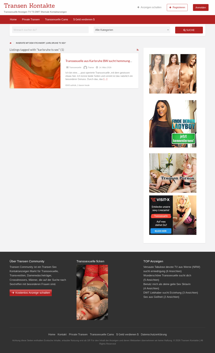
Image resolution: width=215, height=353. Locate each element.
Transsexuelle (75, 67)
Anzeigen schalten (151, 7)
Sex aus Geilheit (153, 296)
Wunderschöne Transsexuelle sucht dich (167, 275)
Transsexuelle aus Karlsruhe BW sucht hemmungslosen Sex (104, 61)
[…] (105, 79)
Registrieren (179, 7)
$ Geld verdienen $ (84, 19)
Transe (91, 67)
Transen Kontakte (29, 5)
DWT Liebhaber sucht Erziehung (162, 292)
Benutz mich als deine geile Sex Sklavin (166, 284)
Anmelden (200, 7)
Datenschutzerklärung (154, 334)
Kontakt (62, 334)
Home (13, 19)
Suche (190, 30)
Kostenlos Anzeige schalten (32, 292)
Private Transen (31, 19)
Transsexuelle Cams (56, 19)
